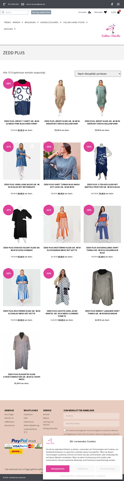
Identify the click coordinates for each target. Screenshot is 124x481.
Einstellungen (107, 468)
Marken (16, 22)
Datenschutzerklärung (85, 476)
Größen (8, 29)
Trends (7, 22)
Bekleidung (30, 22)
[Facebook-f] (112, 4)
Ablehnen (83, 468)
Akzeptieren (57, 468)
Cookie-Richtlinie (67, 476)
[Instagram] (118, 4)
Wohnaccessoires (49, 22)
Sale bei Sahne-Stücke (74, 22)
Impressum (101, 476)
